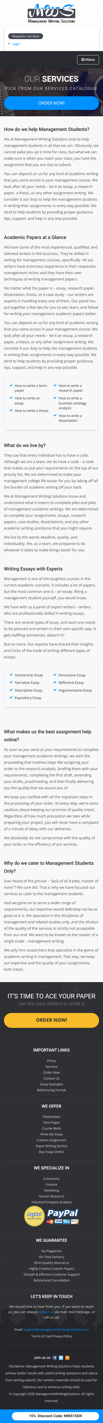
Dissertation (51, 1116)
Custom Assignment (51, 1140)
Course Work (51, 1128)
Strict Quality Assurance (51, 1262)
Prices (51, 1060)
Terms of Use (41, 1336)
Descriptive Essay (28, 690)
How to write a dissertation (70, 418)
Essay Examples (51, 1084)
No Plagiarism (51, 1251)
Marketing (51, 1190)
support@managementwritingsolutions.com (56, 1329)
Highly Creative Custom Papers (51, 1268)
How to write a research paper (71, 388)
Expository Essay (28, 697)
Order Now (51, 1072)
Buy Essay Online (51, 1151)
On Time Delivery (51, 1257)
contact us (46, 1312)
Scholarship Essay (29, 675)
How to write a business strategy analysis (72, 403)
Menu (90, 59)
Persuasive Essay (72, 675)
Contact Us (52, 1078)
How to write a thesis (31, 410)
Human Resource (51, 1196)
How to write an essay (27, 401)
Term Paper (51, 1122)
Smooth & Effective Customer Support (51, 1274)
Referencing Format (51, 1090)
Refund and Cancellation (52, 1280)
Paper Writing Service (51, 1146)
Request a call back (25, 36)
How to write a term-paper (31, 388)
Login (16, 44)
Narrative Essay (27, 682)
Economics (51, 1178)
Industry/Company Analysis (51, 1202)
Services (51, 1066)
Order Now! (51, 103)
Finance (51, 1184)
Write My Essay (51, 1134)
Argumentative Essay (75, 690)
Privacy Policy (62, 1336)
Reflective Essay (71, 682)
